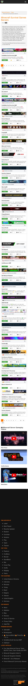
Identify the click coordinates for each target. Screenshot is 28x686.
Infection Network (6, 173)
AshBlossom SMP (6, 263)
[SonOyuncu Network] (14, 351)
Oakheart (6, 643)
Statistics (6, 610)
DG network (5, 91)
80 (11, 96)
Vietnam (6, 595)
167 (11, 205)
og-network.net (7, 247)
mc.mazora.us (7, 382)
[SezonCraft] (14, 283)
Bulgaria (6, 593)
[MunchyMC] (14, 181)
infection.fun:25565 (8, 171)
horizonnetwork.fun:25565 (9, 408)
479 (11, 334)
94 (11, 109)
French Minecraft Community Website (15, 661)
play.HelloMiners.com (8, 394)
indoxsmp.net (5, 159)
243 (11, 232)
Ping (5, 540)
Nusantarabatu (5, 200)
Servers (4, 22)
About (5, 607)
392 (11, 293)
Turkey (6, 587)
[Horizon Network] (14, 405)
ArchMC (4, 78)
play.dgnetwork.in (8, 89)
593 (11, 361)
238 (11, 218)
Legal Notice (15, 684)
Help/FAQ (7, 624)
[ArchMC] (14, 72)
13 (11, 82)
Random (6, 532)
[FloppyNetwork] (14, 208)
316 (11, 266)
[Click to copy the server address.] (24, 53)
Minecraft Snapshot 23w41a (12, 653)
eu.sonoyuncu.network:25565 (10, 354)
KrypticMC (4, 132)
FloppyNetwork (6, 214)
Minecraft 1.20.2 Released (12, 659)
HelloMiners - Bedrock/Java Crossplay (11, 397)
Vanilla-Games (5, 466)
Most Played (7, 526)
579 (11, 348)
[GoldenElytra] (14, 324)
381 (11, 280)
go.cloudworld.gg (7, 225)
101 (11, 123)
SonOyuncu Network (7, 357)
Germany (6, 601)
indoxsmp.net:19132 (8, 157)
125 (11, 150)
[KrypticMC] (14, 127)
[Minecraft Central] (14, 140)
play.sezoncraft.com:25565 (10, 286)
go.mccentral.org (7, 143)
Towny (6, 573)
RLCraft (6, 557)
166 (11, 191)
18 (20, 65)
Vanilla (6, 568)
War (5, 562)
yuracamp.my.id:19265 (9, 314)
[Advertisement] (14, 7)
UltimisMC (7, 630)
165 (11, 177)
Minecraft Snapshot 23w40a (12, 656)
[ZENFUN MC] (14, 297)
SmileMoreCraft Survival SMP (9, 55)
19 (23, 65)
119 (11, 137)
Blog (5, 613)
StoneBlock (7, 559)
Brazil (5, 590)
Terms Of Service (9, 618)
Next (3, 67)
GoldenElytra (5, 330)
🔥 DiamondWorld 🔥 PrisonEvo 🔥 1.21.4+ (14, 636)
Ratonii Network (6, 119)
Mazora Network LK (7, 384)
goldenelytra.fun (7, 327)
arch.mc (6, 75)
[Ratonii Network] (14, 113)
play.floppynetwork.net (9, 211)
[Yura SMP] (14, 311)
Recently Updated (9, 529)
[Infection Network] (14, 168)
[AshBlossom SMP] (14, 257)
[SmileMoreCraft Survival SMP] (14, 50)
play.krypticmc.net (8, 130)
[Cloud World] (14, 222)
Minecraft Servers (6, 12)
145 (11, 164)
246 (11, 254)
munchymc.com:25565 (9, 184)
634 (11, 375)
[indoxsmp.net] (14, 154)
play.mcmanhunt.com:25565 (10, 273)
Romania (6, 584)
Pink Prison (4, 447)
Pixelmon (6, 551)
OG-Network (5, 249)
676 (11, 415)
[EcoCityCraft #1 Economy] (14, 365)
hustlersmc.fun (7, 341)
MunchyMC (5, 187)
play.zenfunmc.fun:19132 (9, 300)
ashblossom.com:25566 (9, 260)
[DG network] (14, 86)
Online (5, 60)
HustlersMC (5, 343)
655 (11, 387)
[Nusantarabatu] (14, 195)
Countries (7, 534)
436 (11, 307)
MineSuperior (8, 632)
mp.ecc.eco (6, 368)
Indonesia (7, 582)
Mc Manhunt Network (7, 275)
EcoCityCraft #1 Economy (8, 371)
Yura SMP (4, 316)
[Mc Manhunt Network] (14, 270)
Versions (6, 537)
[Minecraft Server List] (2, 1)
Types (12, 12)
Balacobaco (4, 484)
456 (11, 320)
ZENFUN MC (5, 302)
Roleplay (6, 570)
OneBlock (7, 554)
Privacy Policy (8, 621)
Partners (6, 616)
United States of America (11, 579)
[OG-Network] (14, 244)
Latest (5, 523)
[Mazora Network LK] (14, 379)
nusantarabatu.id (7, 198)
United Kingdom (8, 598)
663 (11, 401)
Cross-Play (7, 565)
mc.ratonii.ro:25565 (8, 116)
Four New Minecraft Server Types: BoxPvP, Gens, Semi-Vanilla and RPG (15, 649)
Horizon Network (6, 410)
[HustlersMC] (14, 338)
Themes (6, 545)
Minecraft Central (6, 146)
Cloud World (5, 228)
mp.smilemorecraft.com (9, 53)
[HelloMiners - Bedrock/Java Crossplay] (14, 391)
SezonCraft (4, 289)
